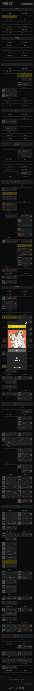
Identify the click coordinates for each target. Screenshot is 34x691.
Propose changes (17, 367)
